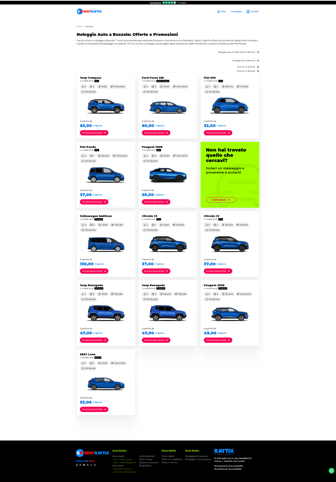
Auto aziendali (147, 456)
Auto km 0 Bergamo (124, 472)
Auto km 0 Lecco (122, 469)
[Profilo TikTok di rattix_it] (95, 465)
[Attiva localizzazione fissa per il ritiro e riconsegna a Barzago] (331, 471)
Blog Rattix (145, 465)
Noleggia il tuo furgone (198, 459)
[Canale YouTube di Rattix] (84, 465)
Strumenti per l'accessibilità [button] (228, 469)
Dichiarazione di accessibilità (228, 466)
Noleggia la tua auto (196, 456)
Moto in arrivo (169, 462)
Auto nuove (145, 459)
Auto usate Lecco (122, 459)
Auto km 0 (118, 465)
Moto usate (168, 456)
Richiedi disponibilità (92, 133)
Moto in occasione (172, 459)
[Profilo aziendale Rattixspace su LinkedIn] (87, 465)
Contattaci (236, 11)
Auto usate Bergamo (124, 462)
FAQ (223, 11)
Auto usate (118, 456)
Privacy (217, 461)
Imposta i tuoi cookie (234, 461)
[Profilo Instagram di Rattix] (80, 465)
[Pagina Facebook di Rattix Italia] (77, 465)
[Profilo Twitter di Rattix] (91, 465)
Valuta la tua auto (149, 462)
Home (80, 26)
